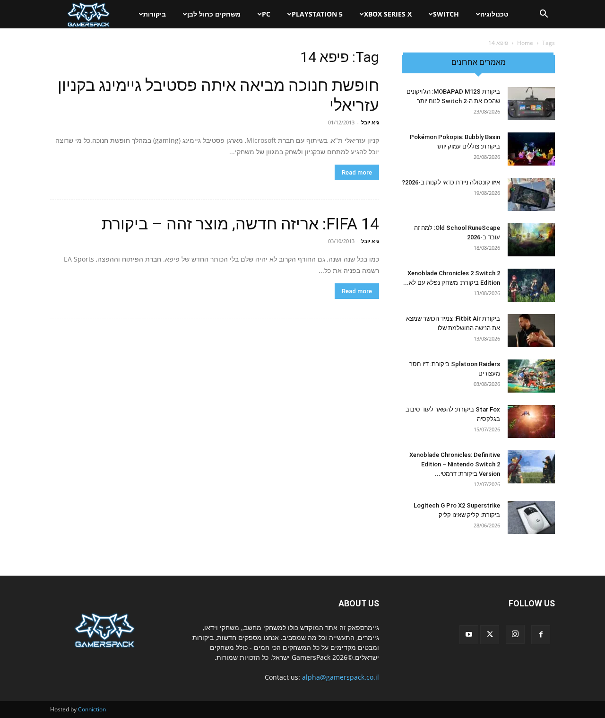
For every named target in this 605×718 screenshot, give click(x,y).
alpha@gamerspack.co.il (340, 677)
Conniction (92, 709)
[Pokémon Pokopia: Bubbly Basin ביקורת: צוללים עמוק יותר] (531, 149)
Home (525, 43)
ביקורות (154, 13)
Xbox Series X (388, 13)
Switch (446, 13)
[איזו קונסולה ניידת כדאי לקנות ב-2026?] (531, 194)
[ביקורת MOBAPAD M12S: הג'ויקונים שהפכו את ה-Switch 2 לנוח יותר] (531, 103)
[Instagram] (515, 634)
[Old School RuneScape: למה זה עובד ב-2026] (531, 239)
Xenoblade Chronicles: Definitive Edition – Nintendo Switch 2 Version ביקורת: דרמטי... (454, 464)
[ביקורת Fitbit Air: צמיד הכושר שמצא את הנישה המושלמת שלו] (531, 330)
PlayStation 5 (317, 13)
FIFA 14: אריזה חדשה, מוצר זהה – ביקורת (240, 223)
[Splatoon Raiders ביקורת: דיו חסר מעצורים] (531, 376)
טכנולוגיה (494, 13)
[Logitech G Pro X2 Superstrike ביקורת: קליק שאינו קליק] (531, 517)
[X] (489, 634)
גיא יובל (370, 122)
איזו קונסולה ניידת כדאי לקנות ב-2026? (451, 182)
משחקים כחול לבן (214, 13)
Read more (357, 172)
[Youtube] (468, 634)
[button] (543, 14)
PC (266, 13)
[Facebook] (540, 634)
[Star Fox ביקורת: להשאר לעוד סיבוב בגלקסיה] (531, 421)
